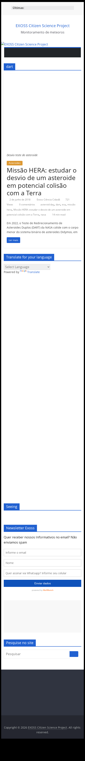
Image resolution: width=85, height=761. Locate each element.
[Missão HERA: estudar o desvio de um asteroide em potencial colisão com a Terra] (42, 76)
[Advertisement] (42, 616)
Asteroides (15, 163)
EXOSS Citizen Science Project (43, 25)
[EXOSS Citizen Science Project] (24, 44)
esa (64, 204)
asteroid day (47, 204)
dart (58, 204)
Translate (33, 272)
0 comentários (27, 204)
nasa (43, 214)
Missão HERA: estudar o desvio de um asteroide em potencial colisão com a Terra (41, 181)
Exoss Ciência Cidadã (49, 199)
